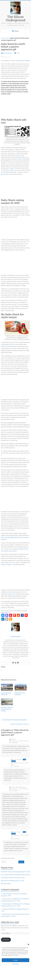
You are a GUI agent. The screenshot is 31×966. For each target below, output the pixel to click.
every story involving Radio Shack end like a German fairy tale (15, 537)
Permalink (15, 742)
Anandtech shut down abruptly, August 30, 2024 (15, 871)
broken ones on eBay (13, 594)
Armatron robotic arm (10, 170)
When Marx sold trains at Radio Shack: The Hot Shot (7, 709)
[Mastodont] (13, 663)
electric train (4, 174)
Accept (16, 960)
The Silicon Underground (15, 18)
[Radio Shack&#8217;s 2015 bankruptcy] (21, 687)
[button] (28, 944)
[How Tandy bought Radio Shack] (7, 687)
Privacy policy (15, 963)
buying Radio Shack (20, 158)
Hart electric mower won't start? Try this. (13, 877)
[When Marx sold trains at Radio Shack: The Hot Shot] (7, 701)
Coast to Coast (5, 346)
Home (3, 38)
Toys (7, 38)
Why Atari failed (6, 883)
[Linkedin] (15, 663)
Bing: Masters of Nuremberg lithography (14, 720)
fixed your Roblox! (6, 564)
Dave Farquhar (7, 53)
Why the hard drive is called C (20, 724)
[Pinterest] (18, 663)
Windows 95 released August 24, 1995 (12, 880)
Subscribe (6, 939)
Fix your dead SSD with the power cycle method (15, 874)
